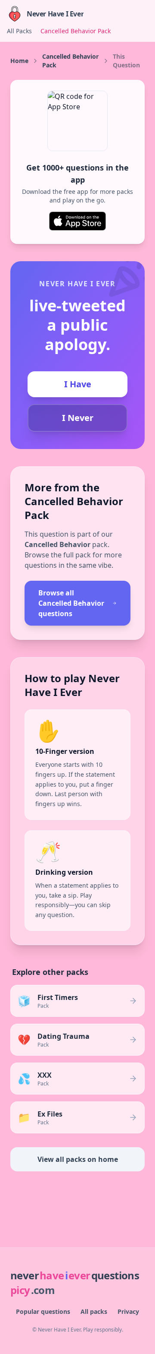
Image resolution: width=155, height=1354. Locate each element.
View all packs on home (77, 1159)
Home (19, 61)
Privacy (128, 1311)
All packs (94, 1311)
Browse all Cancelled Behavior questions (71, 603)
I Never (77, 418)
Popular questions (43, 1311)
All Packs (19, 31)
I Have (77, 384)
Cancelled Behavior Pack (75, 31)
